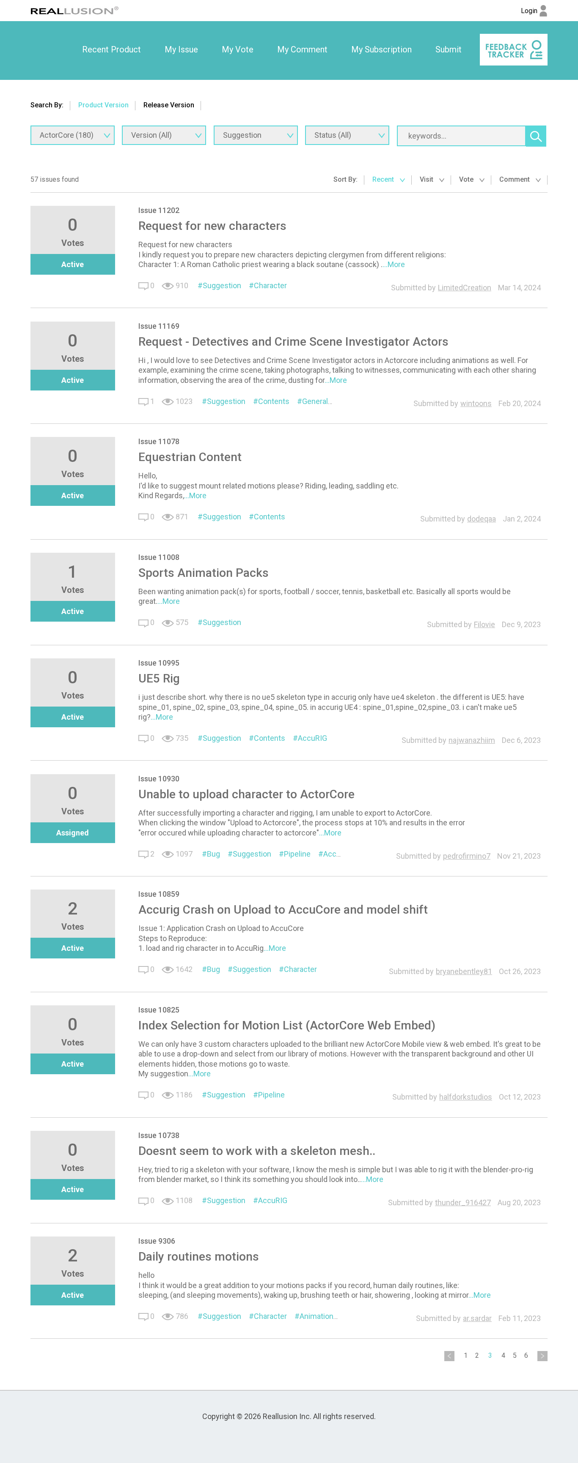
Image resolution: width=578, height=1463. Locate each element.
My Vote (237, 49)
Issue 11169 (158, 326)
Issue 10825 (158, 1009)
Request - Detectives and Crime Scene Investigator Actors (293, 342)
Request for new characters (212, 226)
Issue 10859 (158, 894)
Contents (273, 401)
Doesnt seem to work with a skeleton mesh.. (256, 1151)
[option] (111, 50)
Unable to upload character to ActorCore (246, 794)
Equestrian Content (190, 457)
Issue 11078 (158, 441)
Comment (515, 179)
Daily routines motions (198, 1257)
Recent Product (111, 49)
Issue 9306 (156, 1240)
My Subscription (381, 49)
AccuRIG (312, 738)
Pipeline (297, 853)
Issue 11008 (158, 557)
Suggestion (222, 285)
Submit (448, 49)
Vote (467, 179)
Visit (427, 179)
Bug (213, 853)
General (315, 401)
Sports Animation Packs (203, 573)
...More (394, 264)
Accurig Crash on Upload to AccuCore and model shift (283, 910)
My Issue (181, 49)
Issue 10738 (158, 1135)
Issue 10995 (158, 662)
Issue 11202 (158, 210)
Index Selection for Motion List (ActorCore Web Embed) (286, 1025)
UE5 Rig (159, 678)
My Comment (302, 49)
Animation (316, 1316)
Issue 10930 (158, 778)
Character (270, 285)
